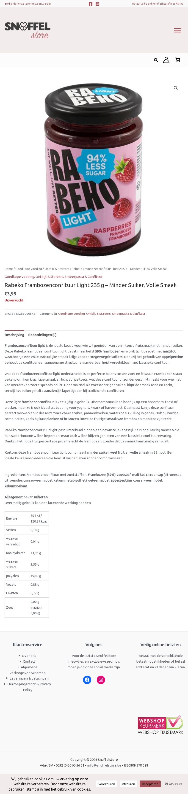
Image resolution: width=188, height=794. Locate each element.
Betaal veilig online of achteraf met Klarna (157, 3)
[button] (156, 60)
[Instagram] (97, 4)
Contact (29, 661)
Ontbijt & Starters (56, 269)
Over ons (29, 656)
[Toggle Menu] (177, 30)
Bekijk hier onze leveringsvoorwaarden (28, 3)
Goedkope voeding (28, 269)
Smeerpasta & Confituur (83, 277)
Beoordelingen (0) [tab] (42, 335)
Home (9, 269)
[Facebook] (90, 4)
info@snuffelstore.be (104, 765)
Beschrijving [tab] (14, 335)
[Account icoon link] (166, 60)
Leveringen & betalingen (29, 678)
